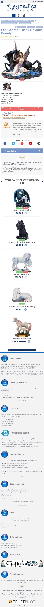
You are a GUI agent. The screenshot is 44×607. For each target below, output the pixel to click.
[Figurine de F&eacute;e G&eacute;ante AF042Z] (7, 86)
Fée (13, 162)
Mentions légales (7, 543)
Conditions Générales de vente (11, 545)
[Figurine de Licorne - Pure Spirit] (22, 262)
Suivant (39, 27)
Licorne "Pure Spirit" (22, 274)
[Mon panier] (24, 15)
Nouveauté (19, 207)
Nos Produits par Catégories (9, 22)
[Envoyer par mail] (38, 143)
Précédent (31, 27)
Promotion (22, 336)
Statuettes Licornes (38, 22)
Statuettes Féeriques (25, 22)
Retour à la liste (21, 27)
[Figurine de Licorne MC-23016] (22, 326)
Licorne (19, 164)
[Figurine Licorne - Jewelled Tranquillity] (22, 294)
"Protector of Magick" (22, 210)
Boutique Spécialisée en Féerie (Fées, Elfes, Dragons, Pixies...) (17, 20)
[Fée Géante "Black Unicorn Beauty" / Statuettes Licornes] (22, 60)
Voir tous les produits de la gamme (22, 350)
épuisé (22, 80)
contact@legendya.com (11, 373)
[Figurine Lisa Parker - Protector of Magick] (22, 198)
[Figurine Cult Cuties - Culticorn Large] (22, 230)
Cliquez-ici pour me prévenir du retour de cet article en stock (22, 108)
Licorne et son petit (22, 339)
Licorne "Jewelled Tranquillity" (22, 307)
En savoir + (22, 400)
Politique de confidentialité (10, 547)
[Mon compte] (19, 15)
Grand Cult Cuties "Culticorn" (22, 242)
